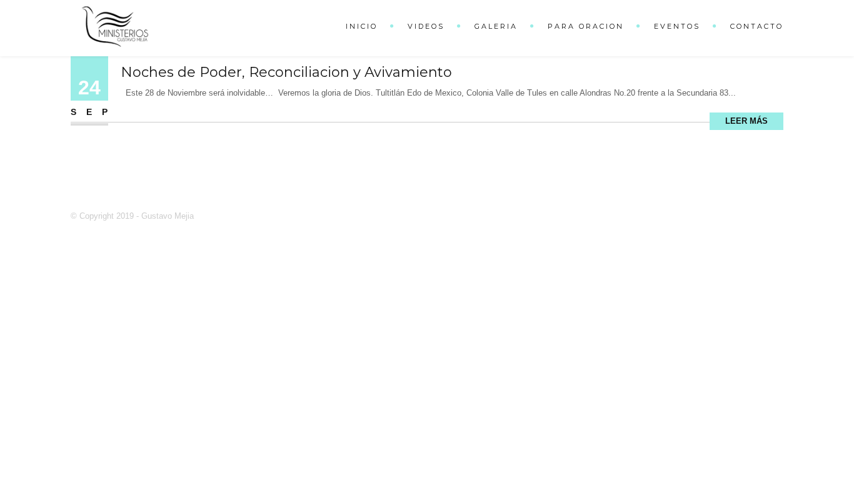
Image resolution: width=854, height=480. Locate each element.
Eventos (677, 26)
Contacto (756, 26)
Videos (426, 26)
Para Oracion (586, 26)
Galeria (496, 26)
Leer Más (746, 121)
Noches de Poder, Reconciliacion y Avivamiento (286, 72)
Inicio (362, 26)
